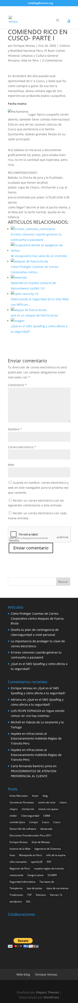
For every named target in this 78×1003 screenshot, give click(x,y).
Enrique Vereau (24, 46)
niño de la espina (56, 855)
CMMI (46, 815)
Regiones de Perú (20, 868)
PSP (49, 862)
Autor (35, 795)
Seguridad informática (22, 882)
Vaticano (41, 895)
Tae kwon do (47, 882)
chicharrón (28, 809)
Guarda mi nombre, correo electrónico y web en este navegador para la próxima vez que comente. (38, 488)
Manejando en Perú (30, 855)
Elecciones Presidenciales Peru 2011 (31, 835)
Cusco (45, 822)
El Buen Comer (55, 51)
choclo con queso (48, 809)
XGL (28, 901)
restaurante (16, 875)
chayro (13, 809)
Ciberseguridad (30, 815)
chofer (13, 815)
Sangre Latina (35, 875)
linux (12, 855)
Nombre (15, 429)
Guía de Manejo (41, 842)
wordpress (16, 901)
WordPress (51, 997)
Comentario (17, 385)
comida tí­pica (17, 822)
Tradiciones (16, 895)
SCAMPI (52, 875)
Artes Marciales (19, 795)
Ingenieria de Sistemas (48, 848)
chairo (63, 802)
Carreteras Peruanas (22, 802)
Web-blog (23, 974)
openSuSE (37, 862)
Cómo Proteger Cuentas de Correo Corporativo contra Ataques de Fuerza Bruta (37, 618)
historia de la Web (20, 848)
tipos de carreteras (57, 888)
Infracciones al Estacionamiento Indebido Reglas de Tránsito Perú (36, 739)
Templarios (16, 888)
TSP (29, 895)
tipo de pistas (34, 888)
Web (11, 465)
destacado (46, 829)
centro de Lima (46, 802)
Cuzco (56, 822)
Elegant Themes (47, 992)
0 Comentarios (52, 60)
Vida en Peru (30, 60)
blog (45, 795)
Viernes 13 (56, 895)
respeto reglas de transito (49, 868)
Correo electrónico (22, 447)
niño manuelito (18, 862)
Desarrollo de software (23, 829)
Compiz (33, 822)
